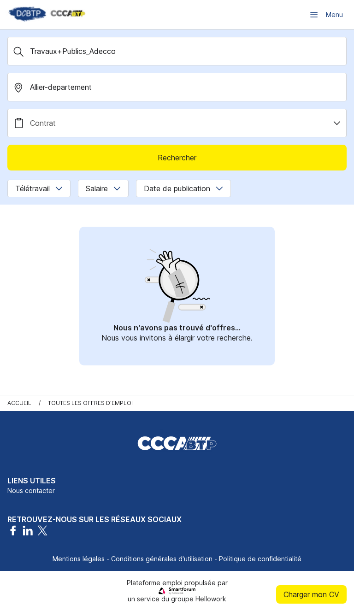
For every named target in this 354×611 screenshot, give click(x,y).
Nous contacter (31, 490)
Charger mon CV (311, 594)
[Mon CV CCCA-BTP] (46, 14)
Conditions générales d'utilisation (161, 559)
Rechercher (177, 157)
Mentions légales (79, 559)
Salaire (97, 188)
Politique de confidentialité (260, 559)
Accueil (19, 403)
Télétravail (32, 188)
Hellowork (210, 599)
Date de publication (177, 188)
